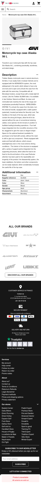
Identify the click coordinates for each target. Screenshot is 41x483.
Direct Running (7, 413)
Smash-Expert (26, 418)
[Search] (8, 9)
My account (6, 363)
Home (4, 15)
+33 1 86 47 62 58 (20, 301)
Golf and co (6, 426)
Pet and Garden (27, 413)
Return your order (20, 335)
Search (12, 9)
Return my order (8, 370)
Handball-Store (8, 429)
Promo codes (7, 373)
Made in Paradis (8, 437)
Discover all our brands (20, 275)
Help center (6, 365)
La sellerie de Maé (9, 434)
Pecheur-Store (27, 410)
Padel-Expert (26, 408)
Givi (6, 48)
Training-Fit (25, 429)
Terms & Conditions (9, 386)
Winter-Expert (26, 439)
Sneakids (25, 423)
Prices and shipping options (12, 397)
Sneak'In (24, 421)
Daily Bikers (6, 410)
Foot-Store (6, 421)
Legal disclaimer (8, 391)
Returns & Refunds (9, 389)
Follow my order (8, 368)
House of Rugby (8, 431)
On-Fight (5, 442)
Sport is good (26, 426)
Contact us (20, 294)
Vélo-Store (25, 437)
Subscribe (20, 464)
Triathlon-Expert (27, 434)
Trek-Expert (25, 431)
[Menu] (2, 9)
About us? (6, 381)
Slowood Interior (27, 416)
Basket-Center (7, 408)
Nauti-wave (6, 439)
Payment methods (9, 394)
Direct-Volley (7, 416)
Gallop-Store (7, 423)
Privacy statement (9, 399)
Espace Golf (6, 418)
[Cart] (39, 3)
